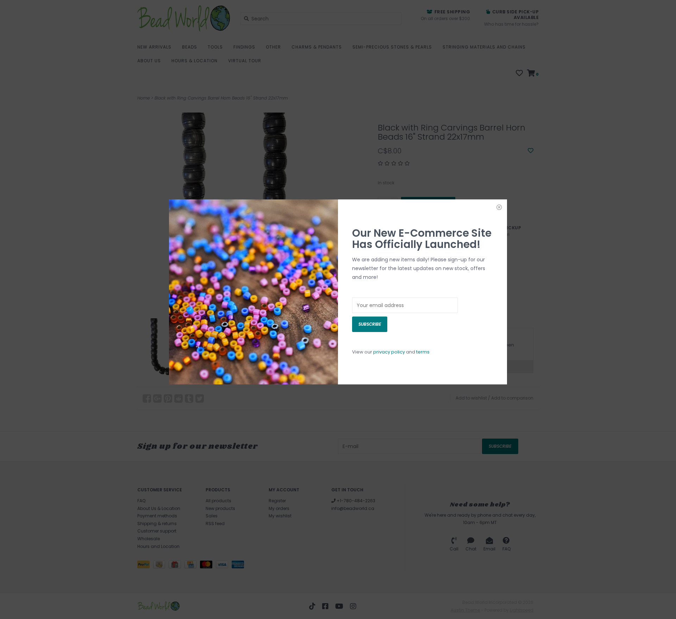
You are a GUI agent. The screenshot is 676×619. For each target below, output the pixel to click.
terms (423, 352)
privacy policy (389, 352)
